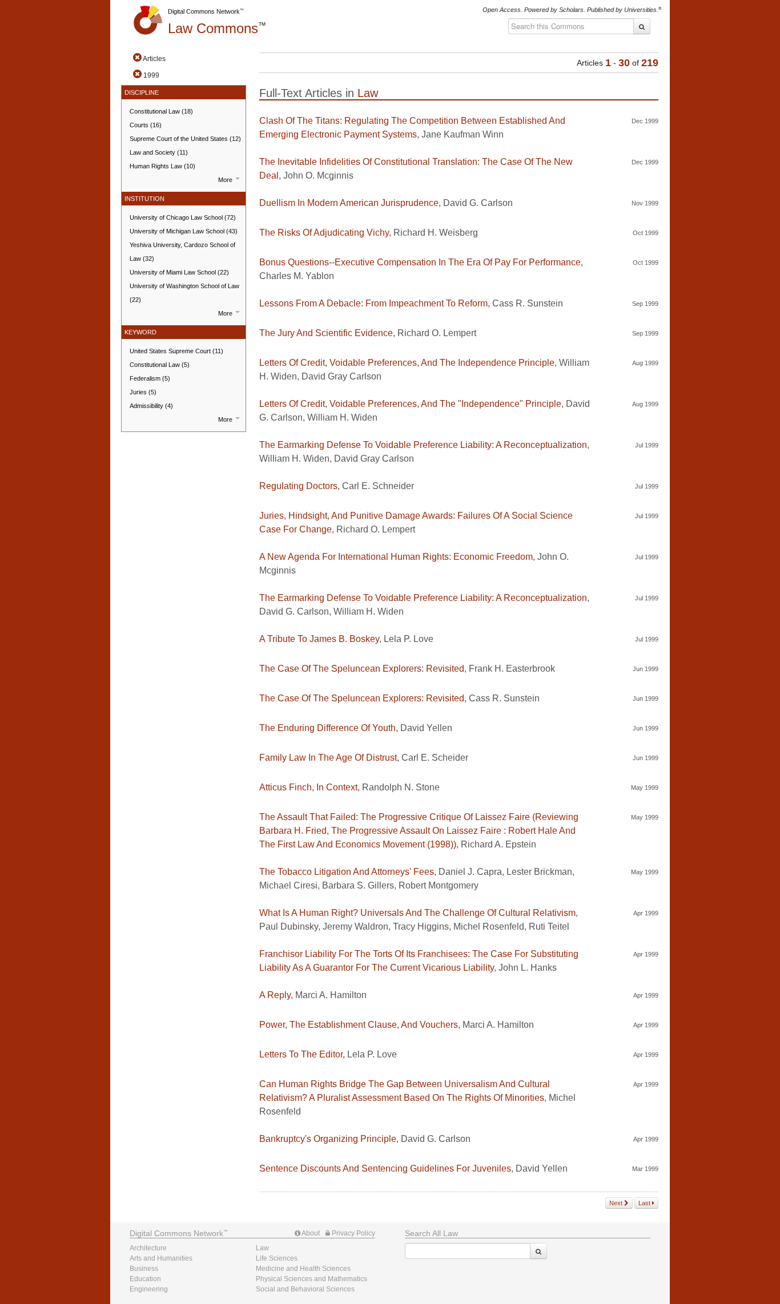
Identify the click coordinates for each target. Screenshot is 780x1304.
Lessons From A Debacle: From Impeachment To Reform (373, 303)
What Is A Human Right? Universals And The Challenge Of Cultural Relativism (417, 913)
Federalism (150, 378)
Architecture (148, 1248)
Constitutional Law (161, 111)
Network (176, 1233)
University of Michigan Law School (184, 231)
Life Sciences (276, 1258)
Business (144, 1269)
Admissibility (151, 405)
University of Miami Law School (179, 272)
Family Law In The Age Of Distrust (328, 757)
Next (616, 1203)
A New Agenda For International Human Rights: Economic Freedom (396, 557)
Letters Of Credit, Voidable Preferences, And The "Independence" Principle (410, 404)
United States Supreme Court (176, 351)
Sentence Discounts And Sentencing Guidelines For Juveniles (385, 1168)
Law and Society (159, 152)
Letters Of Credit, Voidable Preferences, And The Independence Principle (406, 363)
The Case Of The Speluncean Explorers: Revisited (361, 668)
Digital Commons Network (204, 11)
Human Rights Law (162, 166)
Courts (146, 125)
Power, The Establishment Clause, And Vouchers (358, 1025)
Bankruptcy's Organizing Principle (327, 1139)
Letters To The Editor (301, 1054)
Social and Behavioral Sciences (305, 1289)
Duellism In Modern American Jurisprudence (349, 203)
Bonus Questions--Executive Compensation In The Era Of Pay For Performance (420, 262)
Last (645, 1203)
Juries (143, 392)
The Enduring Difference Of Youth (327, 728)
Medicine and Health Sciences (303, 1269)
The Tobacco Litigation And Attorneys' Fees (346, 872)
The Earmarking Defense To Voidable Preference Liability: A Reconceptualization (423, 445)
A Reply (275, 995)
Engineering (149, 1289)
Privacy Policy (352, 1233)
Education (145, 1279)
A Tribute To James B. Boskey (319, 639)
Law (213, 28)
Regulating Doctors (298, 486)
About (310, 1233)
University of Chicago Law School (183, 217)
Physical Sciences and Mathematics (311, 1279)
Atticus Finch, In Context (308, 787)
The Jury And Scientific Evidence (326, 333)
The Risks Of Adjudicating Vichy (324, 232)
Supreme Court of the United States (185, 138)
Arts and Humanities (161, 1258)
